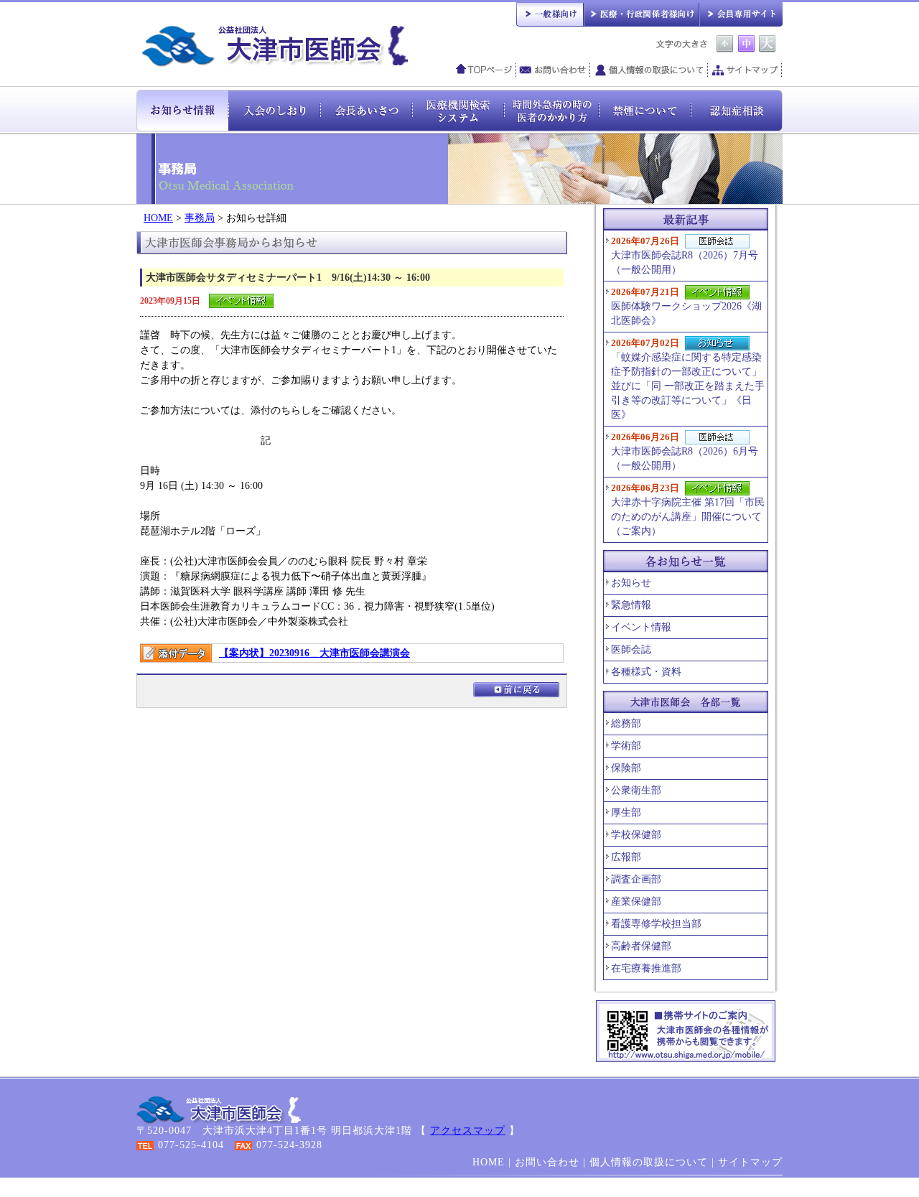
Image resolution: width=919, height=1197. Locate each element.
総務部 (626, 723)
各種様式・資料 (646, 671)
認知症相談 (737, 109)
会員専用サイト (741, 13)
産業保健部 (636, 901)
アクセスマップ (467, 1130)
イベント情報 (641, 627)
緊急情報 (631, 605)
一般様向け (549, 13)
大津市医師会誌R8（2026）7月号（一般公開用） (684, 255)
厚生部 (626, 812)
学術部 (626, 745)
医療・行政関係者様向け (641, 13)
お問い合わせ (553, 70)
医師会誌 (631, 649)
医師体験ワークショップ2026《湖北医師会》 (686, 306)
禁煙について (645, 109)
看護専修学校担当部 (656, 923)
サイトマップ (745, 70)
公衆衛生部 (636, 790)
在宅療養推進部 (646, 968)
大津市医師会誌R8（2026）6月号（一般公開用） (684, 451)
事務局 (200, 218)
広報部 (626, 857)
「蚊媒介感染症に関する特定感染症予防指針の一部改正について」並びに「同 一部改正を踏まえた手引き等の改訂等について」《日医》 (688, 378)
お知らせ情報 (182, 109)
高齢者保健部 (641, 946)
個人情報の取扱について (649, 70)
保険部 (626, 768)
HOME (158, 218)
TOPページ (484, 70)
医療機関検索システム (458, 109)
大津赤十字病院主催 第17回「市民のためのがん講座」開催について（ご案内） (688, 509)
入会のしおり (274, 109)
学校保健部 (636, 834)
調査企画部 (636, 879)
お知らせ (631, 582)
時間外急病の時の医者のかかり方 (551, 109)
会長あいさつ (366, 109)
